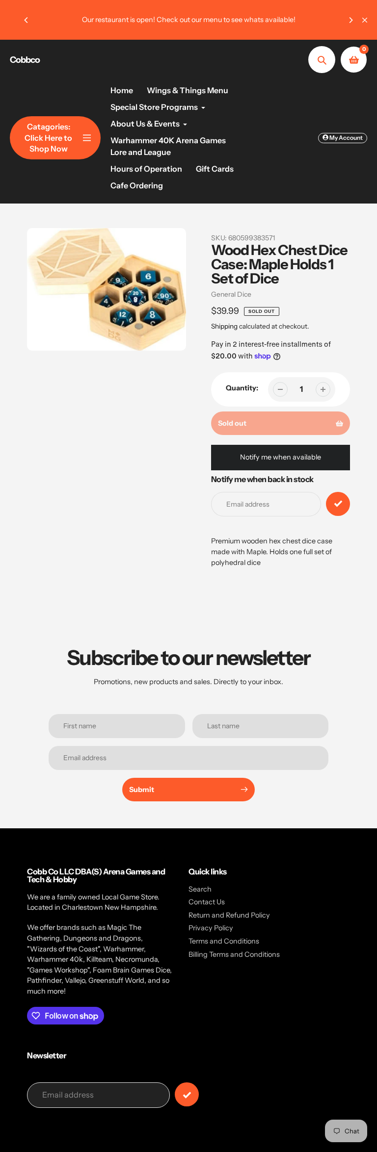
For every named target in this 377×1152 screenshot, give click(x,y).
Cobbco (25, 59)
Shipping (224, 326)
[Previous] (26, 20)
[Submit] (187, 1094)
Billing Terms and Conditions (234, 954)
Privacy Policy (210, 927)
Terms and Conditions (223, 941)
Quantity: (242, 388)
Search (200, 889)
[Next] (350, 20)
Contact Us (206, 901)
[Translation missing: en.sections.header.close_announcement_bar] (365, 20)
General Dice (231, 294)
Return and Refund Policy (229, 915)
